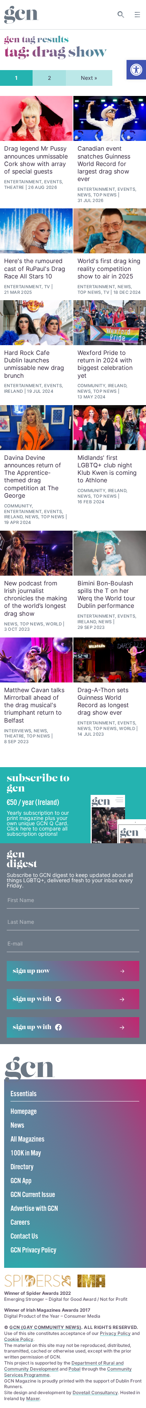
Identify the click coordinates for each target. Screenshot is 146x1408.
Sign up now (31, 971)
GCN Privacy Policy (33, 1250)
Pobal (74, 1369)
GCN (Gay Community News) (45, 1327)
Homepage (23, 1111)
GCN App (20, 1181)
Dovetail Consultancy (95, 1392)
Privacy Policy (115, 1333)
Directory (21, 1167)
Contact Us (24, 1236)
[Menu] (137, 14)
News (17, 1125)
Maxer (33, 1398)
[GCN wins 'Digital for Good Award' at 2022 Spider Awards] (37, 1281)
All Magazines (27, 1139)
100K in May (25, 1153)
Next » (89, 78)
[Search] (121, 14)
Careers (20, 1222)
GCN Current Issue (32, 1195)
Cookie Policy (18, 1339)
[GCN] (30, 1076)
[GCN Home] (21, 15)
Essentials (23, 1094)
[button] (136, 69)
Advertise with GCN (34, 1208)
